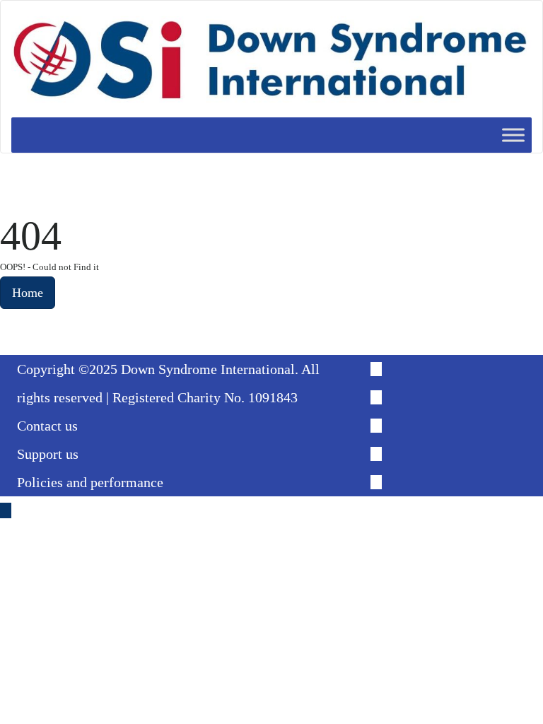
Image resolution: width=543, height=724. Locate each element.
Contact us (47, 425)
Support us (47, 454)
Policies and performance (90, 482)
